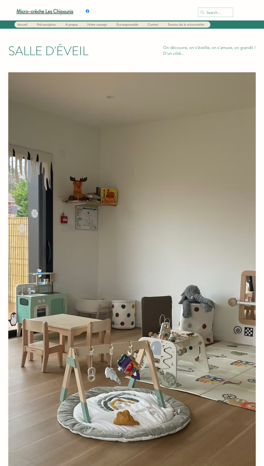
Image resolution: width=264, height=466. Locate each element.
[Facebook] (87, 11)
